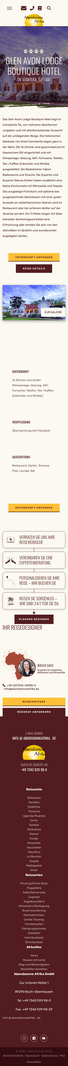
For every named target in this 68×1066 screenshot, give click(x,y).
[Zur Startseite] (34, 20)
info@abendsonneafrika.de (21, 689)
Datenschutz (49, 1055)
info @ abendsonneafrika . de (21, 1017)
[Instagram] (24, 1038)
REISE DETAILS (34, 268)
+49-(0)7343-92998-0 (21, 685)
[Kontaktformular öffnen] (24, 8)
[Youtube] (43, 1038)
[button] (34, 305)
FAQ (62, 1055)
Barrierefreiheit (13, 1055)
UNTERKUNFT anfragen (34, 257)
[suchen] (49, 8)
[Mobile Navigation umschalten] (9, 8)
